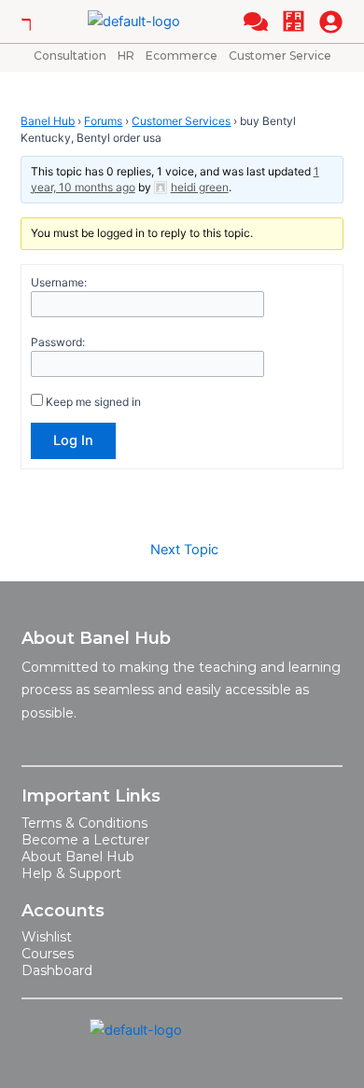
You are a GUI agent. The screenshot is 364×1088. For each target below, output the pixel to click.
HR (126, 56)
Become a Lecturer (85, 839)
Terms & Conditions (84, 823)
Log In (73, 440)
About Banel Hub (77, 856)
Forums (103, 121)
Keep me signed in (93, 402)
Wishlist (46, 936)
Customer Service (280, 56)
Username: (59, 282)
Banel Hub (48, 121)
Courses (47, 953)
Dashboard (56, 970)
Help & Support (71, 873)
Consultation (70, 56)
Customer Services (181, 121)
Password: (58, 342)
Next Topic (184, 550)
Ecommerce (181, 56)
